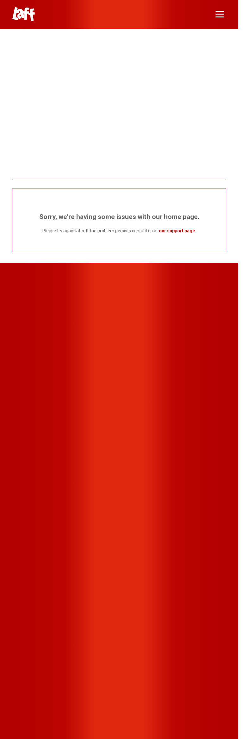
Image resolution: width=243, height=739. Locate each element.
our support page (177, 230)
